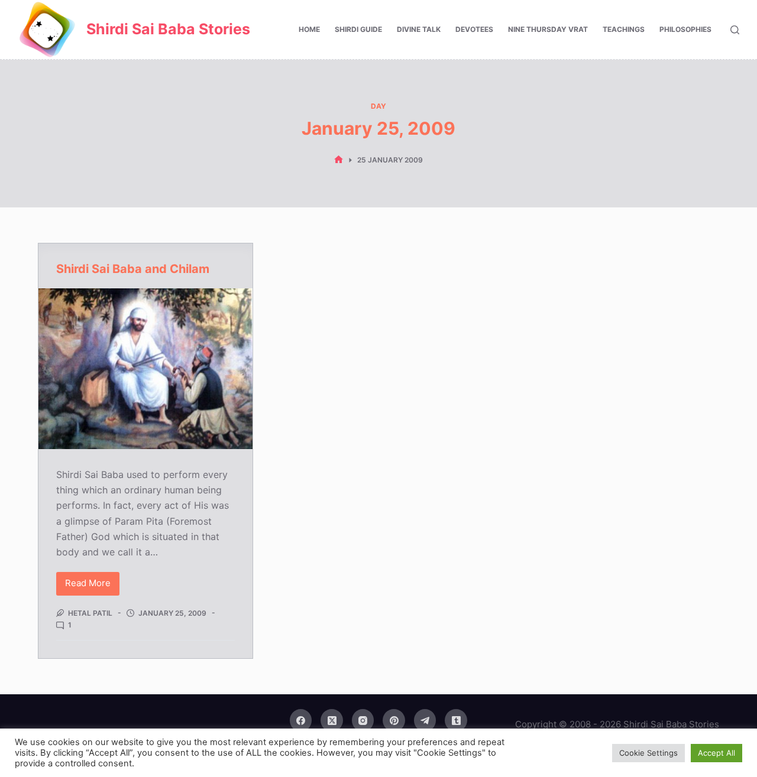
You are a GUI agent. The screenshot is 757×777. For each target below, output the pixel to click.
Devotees (474, 29)
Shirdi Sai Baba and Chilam (132, 269)
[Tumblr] (456, 720)
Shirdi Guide (358, 29)
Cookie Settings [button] (648, 753)
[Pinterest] (394, 720)
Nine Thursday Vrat (548, 29)
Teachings (624, 29)
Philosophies (685, 29)
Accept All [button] (716, 753)
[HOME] (338, 159)
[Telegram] (425, 720)
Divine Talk (419, 29)
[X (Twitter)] (332, 720)
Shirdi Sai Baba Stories (168, 29)
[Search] (734, 29)
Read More (91, 586)
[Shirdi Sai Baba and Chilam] (145, 368)
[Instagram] (363, 720)
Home (309, 29)
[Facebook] (301, 720)
